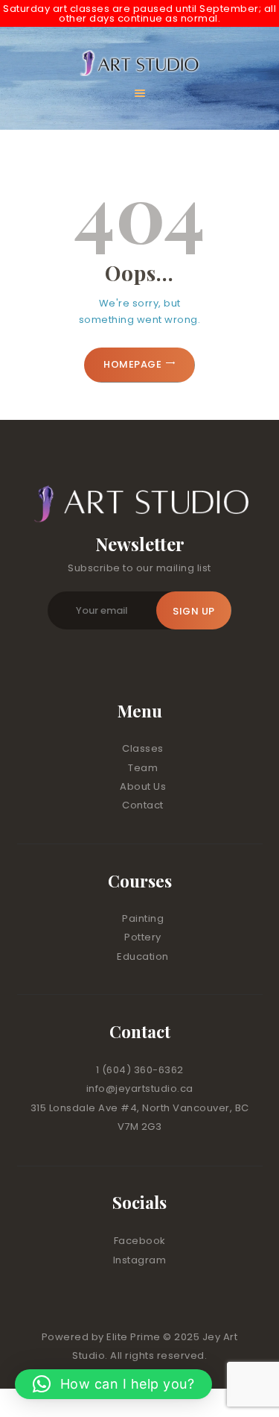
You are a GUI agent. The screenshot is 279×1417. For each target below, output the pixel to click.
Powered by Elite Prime (103, 1337)
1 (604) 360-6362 (140, 1070)
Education (143, 956)
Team (143, 768)
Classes (143, 748)
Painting (143, 918)
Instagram (140, 1260)
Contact (143, 805)
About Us (143, 786)
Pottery (142, 937)
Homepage (132, 364)
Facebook (140, 1241)
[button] (113, 1384)
